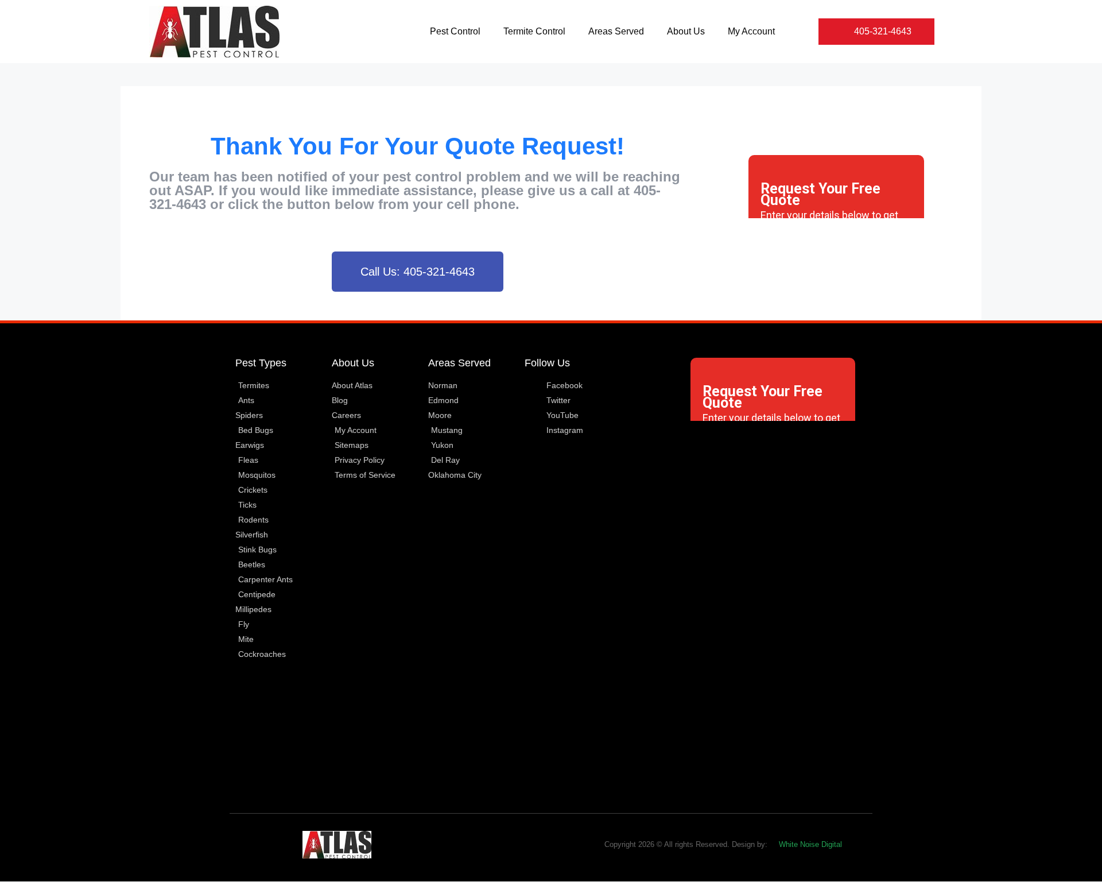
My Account (751, 31)
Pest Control (455, 31)
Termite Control (534, 31)
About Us (686, 31)
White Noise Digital (810, 844)
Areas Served (616, 31)
